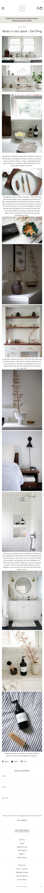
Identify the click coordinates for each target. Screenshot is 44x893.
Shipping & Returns (22, 872)
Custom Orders (22, 858)
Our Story (22, 840)
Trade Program (22, 850)
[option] (22, 19)
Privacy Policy (22, 880)
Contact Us (22, 865)
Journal (22, 843)
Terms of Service (22, 876)
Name (4, 776)
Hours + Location (22, 869)
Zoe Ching (5, 156)
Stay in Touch (22, 886)
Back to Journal (23, 830)
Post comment (22, 820)
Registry (22, 854)
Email (4, 787)
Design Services (22, 847)
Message (5, 798)
